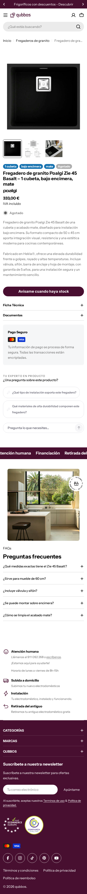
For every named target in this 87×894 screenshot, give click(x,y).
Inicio (7, 41)
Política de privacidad (59, 870)
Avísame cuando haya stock (43, 291)
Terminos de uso (54, 800)
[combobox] (43, 27)
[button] (4, 4)
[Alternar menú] (5, 15)
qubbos (20, 887)
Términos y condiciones (20, 870)
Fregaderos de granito (32, 41)
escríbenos (53, 657)
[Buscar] (78, 26)
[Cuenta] (73, 15)
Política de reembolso (19, 878)
